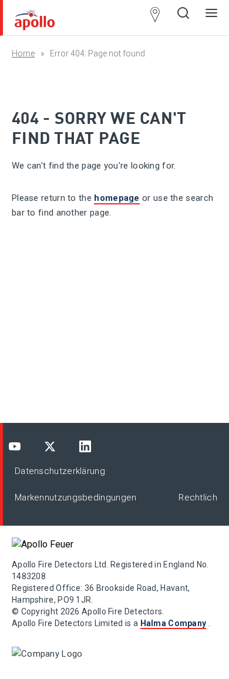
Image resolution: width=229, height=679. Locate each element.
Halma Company (173, 623)
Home (23, 53)
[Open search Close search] (183, 17)
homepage (116, 198)
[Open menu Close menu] (211, 17)
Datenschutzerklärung (60, 471)
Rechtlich (198, 497)
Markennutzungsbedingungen (76, 497)
